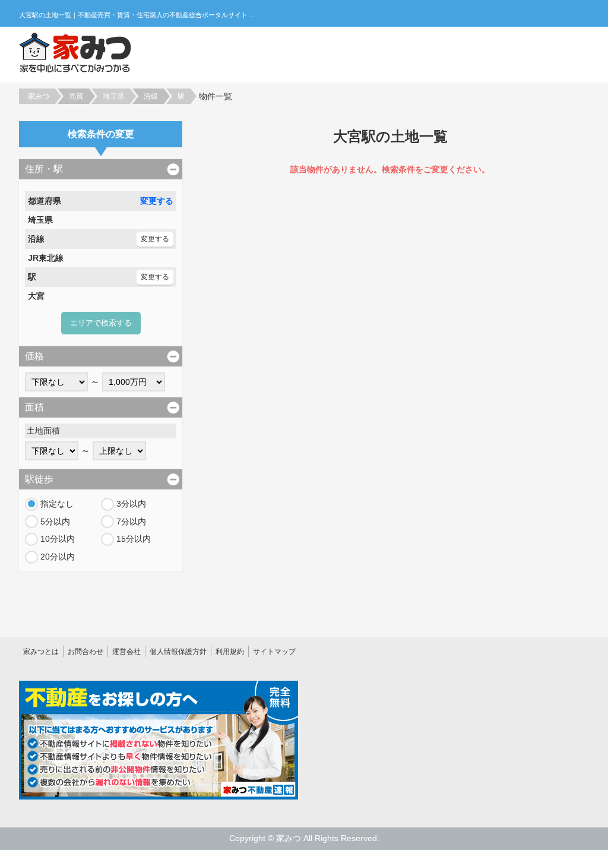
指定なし (57, 503)
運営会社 (126, 651)
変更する (156, 201)
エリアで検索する (101, 322)
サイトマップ (274, 651)
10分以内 (57, 539)
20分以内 (57, 556)
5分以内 (55, 521)
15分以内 (133, 539)
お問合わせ (85, 651)
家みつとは (41, 651)
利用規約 (230, 651)
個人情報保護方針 (178, 651)
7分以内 (131, 521)
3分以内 (131, 503)
